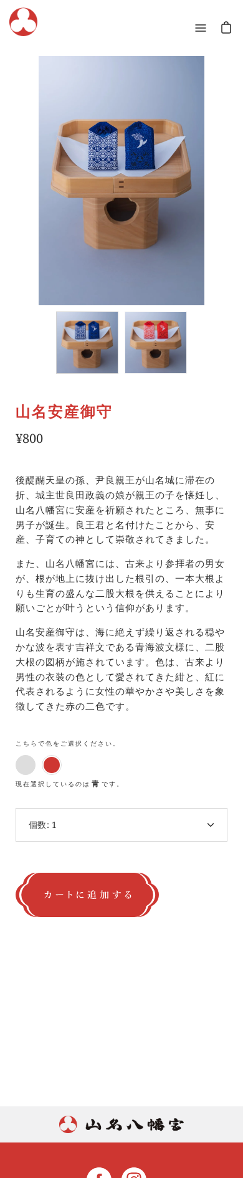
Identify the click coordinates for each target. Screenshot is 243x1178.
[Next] (215, 169)
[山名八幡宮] (23, 28)
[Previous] (27, 169)
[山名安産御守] (87, 342)
